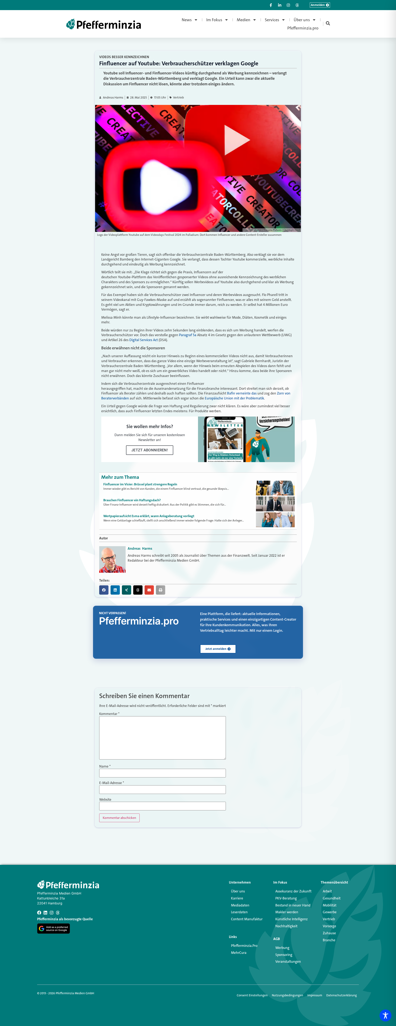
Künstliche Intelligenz (291, 919)
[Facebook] (39, 913)
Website (105, 799)
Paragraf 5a (187, 335)
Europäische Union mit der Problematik (234, 398)
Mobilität (329, 905)
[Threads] (58, 913)
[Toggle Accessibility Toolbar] (385, 1015)
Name (105, 766)
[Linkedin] (45, 913)
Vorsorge (329, 926)
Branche (329, 940)
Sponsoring (283, 954)
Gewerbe (330, 912)
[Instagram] (52, 913)
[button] (103, 590)
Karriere (237, 898)
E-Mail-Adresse (111, 783)
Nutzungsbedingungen (287, 995)
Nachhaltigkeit (286, 926)
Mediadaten (240, 905)
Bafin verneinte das (242, 393)
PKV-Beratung (286, 898)
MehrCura (238, 952)
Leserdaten (239, 912)
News (187, 19)
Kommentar (109, 714)
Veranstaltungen (288, 961)
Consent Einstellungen (252, 995)
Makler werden (286, 912)
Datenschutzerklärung (341, 995)
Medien (243, 19)
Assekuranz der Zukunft (293, 891)
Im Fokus (214, 19)
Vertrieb (178, 98)
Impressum (314, 995)
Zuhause (329, 933)
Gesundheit (332, 898)
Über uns (302, 19)
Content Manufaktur (247, 919)
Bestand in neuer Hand (292, 905)
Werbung (282, 947)
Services (272, 19)
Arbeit (327, 891)
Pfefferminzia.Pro (244, 945)
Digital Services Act (143, 340)
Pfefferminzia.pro (302, 28)
